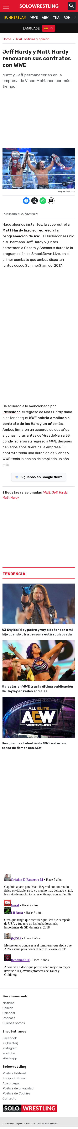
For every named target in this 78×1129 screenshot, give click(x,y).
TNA (56, 17)
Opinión (7, 1008)
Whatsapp (9, 1058)
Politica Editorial (14, 1073)
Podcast (8, 1018)
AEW (45, 17)
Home (6, 39)
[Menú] (6, 6)
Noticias (8, 1003)
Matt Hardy (10, 497)
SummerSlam (15, 17)
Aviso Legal (10, 1083)
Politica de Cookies (16, 1093)
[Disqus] (38, 811)
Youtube (8, 1053)
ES (51, 28)
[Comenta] (51, 200)
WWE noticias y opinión (32, 39)
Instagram (9, 1048)
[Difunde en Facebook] (26, 200)
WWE (34, 17)
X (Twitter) (10, 1043)
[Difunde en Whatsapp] (43, 200)
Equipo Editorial (13, 1078)
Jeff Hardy (59, 492)
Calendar (8, 1013)
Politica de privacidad (17, 1088)
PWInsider (11, 412)
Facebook (9, 1038)
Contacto (9, 1098)
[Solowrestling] (39, 5)
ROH (67, 17)
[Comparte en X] (34, 200)
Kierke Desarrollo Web (46, 1123)
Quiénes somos (13, 1023)
